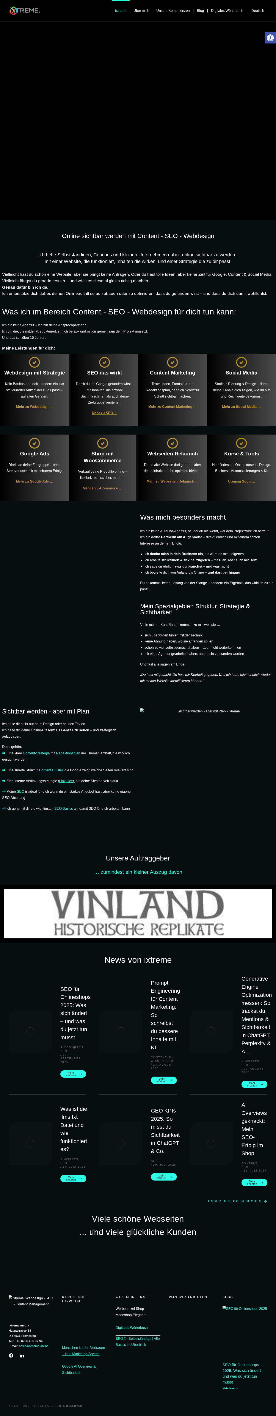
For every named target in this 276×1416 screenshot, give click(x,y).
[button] (8, 914)
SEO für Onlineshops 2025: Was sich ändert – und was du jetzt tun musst (75, 1013)
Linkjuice (66, 781)
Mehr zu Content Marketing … (172, 407)
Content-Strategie (36, 753)
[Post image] (30, 1031)
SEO (20, 791)
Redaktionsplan (68, 753)
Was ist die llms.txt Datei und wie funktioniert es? (73, 1129)
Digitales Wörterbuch (132, 1327)
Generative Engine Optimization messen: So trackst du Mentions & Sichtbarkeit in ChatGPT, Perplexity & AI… (257, 1015)
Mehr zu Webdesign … (34, 407)
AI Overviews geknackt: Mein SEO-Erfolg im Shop (254, 1129)
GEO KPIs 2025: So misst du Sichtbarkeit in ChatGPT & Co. (165, 1131)
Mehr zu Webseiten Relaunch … (173, 481)
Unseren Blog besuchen (235, 1201)
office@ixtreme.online (34, 1346)
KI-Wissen (251, 1061)
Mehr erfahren (71, 1074)
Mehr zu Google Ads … (34, 481)
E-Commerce (72, 1047)
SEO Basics (63, 808)
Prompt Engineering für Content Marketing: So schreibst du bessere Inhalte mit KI (165, 1015)
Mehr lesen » (230, 1388)
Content (159, 1057)
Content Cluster (51, 770)
